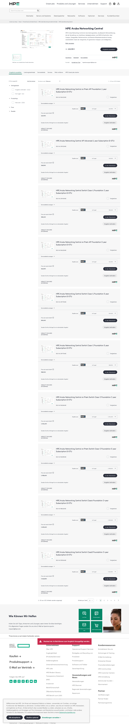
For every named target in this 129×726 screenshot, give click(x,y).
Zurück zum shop (13, 21)
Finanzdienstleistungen (106, 665)
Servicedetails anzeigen (47, 103)
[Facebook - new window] (27, 681)
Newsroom (76, 693)
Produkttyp (14, 98)
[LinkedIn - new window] (10, 681)
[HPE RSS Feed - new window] (35, 681)
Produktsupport (96, 617)
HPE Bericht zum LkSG (54, 695)
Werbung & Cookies (42, 723)
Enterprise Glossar (104, 661)
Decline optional (32, 717)
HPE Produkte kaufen (96, 629)
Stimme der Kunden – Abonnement (106, 682)
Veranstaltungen (78, 681)
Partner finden (103, 699)
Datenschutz (13, 723)
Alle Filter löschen (31, 81)
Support (103, 4)
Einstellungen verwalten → (51, 717)
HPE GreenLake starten (72, 72)
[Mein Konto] (118, 3)
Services (81, 4)
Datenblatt (76, 57)
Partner (101, 691)
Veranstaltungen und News (81, 676)
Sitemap (53, 723)
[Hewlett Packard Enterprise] (14, 3)
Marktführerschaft (52, 687)
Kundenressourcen (106, 645)
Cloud (20, 21)
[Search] (38, 10)
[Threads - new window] (23, 681)
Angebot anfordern (109, 122)
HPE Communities (104, 669)
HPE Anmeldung (104, 677)
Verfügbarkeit (15, 85)
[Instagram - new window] (19, 681)
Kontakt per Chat (76, 62)
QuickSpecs (68, 57)
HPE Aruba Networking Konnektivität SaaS (47, 21)
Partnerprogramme (105, 703)
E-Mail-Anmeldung (104, 657)
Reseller (13, 111)
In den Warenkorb (110, 116)
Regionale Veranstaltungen (81, 689)
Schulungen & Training (106, 653)
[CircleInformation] (53, 113)
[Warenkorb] (110, 3)
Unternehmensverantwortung (57, 665)
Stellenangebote (52, 661)
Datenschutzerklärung (67, 712)
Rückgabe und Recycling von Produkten (82, 655)
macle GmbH (49, 113)
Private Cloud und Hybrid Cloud (30, 21)
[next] (118, 600)
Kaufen (13, 656)
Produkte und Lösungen (66, 4)
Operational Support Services (82, 649)
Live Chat (84, 617)
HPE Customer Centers (106, 673)
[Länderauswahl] (114, 3)
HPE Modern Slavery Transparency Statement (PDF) (55, 676)
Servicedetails (84, 57)
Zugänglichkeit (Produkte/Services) (53, 655)
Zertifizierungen (103, 695)
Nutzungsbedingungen (26, 723)
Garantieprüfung (78, 668)
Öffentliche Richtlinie (53, 691)
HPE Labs (49, 668)
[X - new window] (15, 681)
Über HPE (49, 649)
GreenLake (50, 4)
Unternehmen (92, 4)
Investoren (50, 684)
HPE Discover (77, 685)
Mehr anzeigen (69, 43)
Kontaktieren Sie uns (105, 649)
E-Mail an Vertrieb (20, 667)
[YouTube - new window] (31, 681)
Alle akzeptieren (14, 717)
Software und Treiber (79, 665)
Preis (12, 107)
